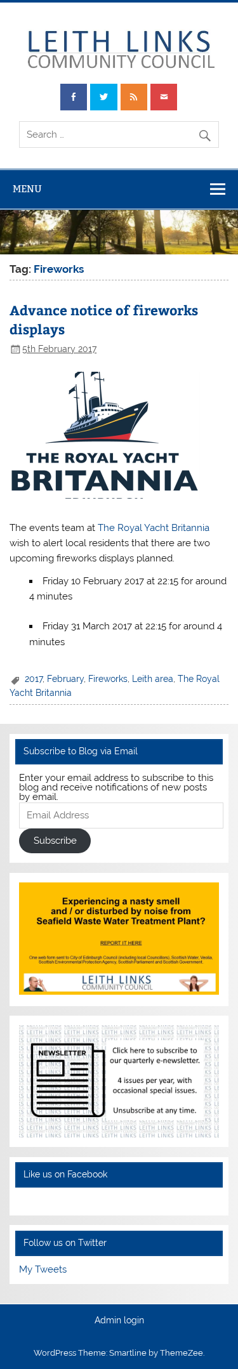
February (65, 679)
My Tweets (43, 1269)
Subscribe (55, 840)
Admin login (119, 1320)
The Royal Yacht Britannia (153, 528)
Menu (27, 189)
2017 (34, 679)
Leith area (152, 679)
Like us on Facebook (65, 1174)
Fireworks (108, 679)
